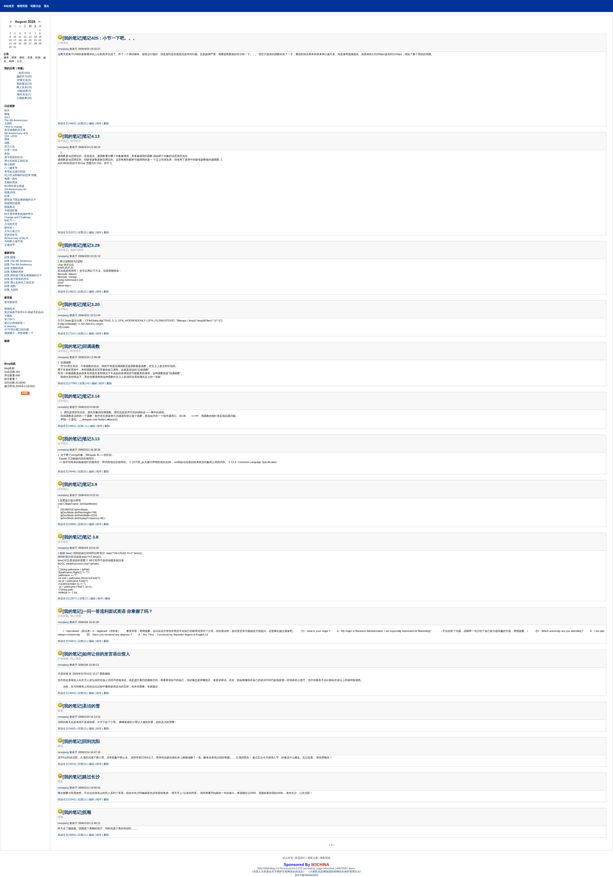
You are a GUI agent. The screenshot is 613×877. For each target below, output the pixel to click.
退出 (46, 6)
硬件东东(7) (24, 94)
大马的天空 (10, 224)
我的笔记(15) (24, 83)
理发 (7, 139)
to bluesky (10, 326)
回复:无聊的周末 (13, 268)
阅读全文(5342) (67, 799)
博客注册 (312, 857)
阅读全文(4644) (67, 471)
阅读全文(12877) (67, 598)
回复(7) (83, 598)
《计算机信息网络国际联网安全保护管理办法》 (335, 871)
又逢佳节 (9, 244)
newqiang (63, 48)
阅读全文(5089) (67, 524)
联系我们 (300, 857)
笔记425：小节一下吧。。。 (110, 38)
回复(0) (82, 123)
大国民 (8, 123)
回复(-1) (83, 425)
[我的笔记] (72, 38)
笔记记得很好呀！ (14, 322)
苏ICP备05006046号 (306, 875)
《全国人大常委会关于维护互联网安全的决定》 (278, 871)
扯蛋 (7, 196)
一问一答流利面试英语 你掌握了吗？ (118, 611)
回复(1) (82, 333)
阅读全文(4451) (67, 425)
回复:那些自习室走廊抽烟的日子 (23, 275)
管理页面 (22, 6)
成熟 (7, 142)
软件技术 (75, 140)
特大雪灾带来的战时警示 (18, 213)
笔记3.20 (91, 304)
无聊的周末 (10, 182)
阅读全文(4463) (67, 123)
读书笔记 (63, 140)
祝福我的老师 (12, 203)
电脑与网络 (77, 249)
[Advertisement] (88, 89)
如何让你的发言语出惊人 (106, 654)
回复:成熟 (10, 286)
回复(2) (82, 728)
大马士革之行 (12, 231)
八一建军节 (10, 167)
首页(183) (24, 72)
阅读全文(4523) (67, 763)
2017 (7, 117)
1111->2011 (10, 136)
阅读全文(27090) (67, 383)
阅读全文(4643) (67, 693)
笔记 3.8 (90, 537)
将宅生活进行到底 (14, 171)
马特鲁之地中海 (13, 241)
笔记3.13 (91, 438)
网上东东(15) (24, 87)
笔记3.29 (91, 245)
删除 (106, 123)
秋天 (7, 110)
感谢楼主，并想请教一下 (18, 333)
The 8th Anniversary (16, 120)
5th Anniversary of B (16, 133)
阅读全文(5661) (67, 641)
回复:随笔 (10, 257)
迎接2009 (9, 192)
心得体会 (63, 42)
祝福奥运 (9, 206)
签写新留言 (10, 302)
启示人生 (9, 146)
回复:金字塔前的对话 (16, 278)
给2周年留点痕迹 (14, 185)
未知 (7, 153)
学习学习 (9, 319)
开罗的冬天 (10, 234)
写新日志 (35, 6)
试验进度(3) (24, 90)
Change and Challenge (17, 217)
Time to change (13, 126)
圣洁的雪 (91, 706)
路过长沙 (91, 776)
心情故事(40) (24, 98)
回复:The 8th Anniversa (18, 260)
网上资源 (75, 615)
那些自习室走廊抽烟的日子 (20, 199)
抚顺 (87, 812)
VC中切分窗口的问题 (16, 329)
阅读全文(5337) (67, 232)
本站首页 (9, 6)
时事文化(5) (24, 80)
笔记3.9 (90, 484)
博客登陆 (325, 857)
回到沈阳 (91, 741)
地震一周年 (10, 178)
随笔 (7, 114)
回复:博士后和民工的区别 (19, 282)
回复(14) (84, 383)
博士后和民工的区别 (16, 160)
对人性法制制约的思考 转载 (20, 175)
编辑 (91, 123)
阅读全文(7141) (67, 333)
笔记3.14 (91, 396)
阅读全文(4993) (67, 834)
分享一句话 (10, 150)
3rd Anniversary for (15, 189)
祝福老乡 (9, 308)
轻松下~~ (9, 220)
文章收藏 (63, 615)
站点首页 (288, 857)
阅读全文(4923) (67, 291)
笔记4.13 (91, 136)
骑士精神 (9, 164)
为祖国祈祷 (10, 210)
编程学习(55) (24, 76)
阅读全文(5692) (67, 728)
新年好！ (9, 227)
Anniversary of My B (16, 238)
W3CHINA (320, 865)
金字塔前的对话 (13, 157)
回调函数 (91, 346)
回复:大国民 (11, 289)
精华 (99, 123)
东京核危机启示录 (14, 129)
